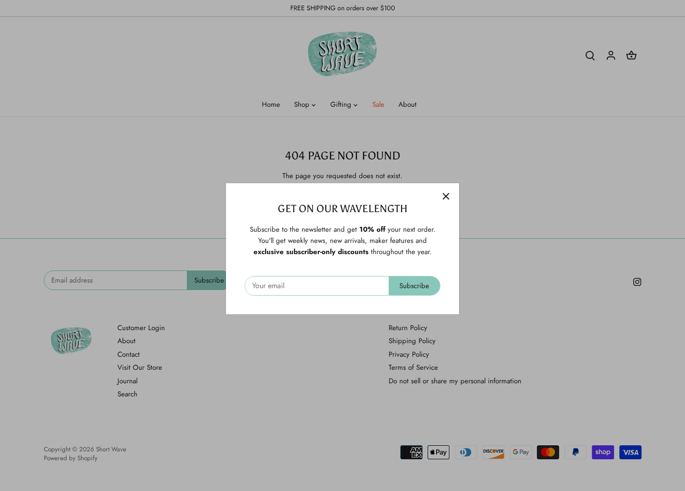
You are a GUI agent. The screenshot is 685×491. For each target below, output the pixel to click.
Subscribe (414, 282)
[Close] (446, 193)
